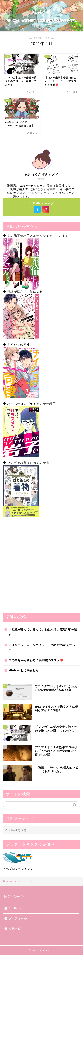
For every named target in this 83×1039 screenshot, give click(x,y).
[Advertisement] (41, 565)
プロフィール (18, 918)
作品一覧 (15, 928)
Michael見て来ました (24, 670)
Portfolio (15, 908)
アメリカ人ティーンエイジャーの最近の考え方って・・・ (42, 648)
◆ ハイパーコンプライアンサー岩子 (29, 403)
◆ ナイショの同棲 (16, 344)
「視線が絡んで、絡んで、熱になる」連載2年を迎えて (43, 632)
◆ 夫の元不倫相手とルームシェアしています (35, 235)
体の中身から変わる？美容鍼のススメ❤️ (36, 660)
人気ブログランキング (18, 868)
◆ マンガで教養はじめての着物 (26, 462)
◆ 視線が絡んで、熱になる (23, 291)
